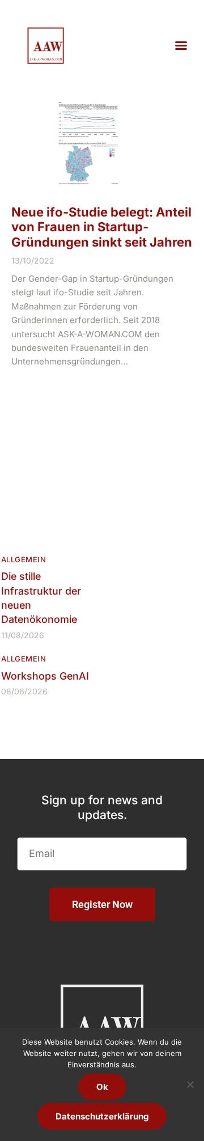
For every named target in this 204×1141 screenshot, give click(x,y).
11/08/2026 (22, 635)
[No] (190, 1084)
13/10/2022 (32, 260)
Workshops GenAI (45, 676)
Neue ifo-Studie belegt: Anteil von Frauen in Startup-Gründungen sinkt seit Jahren (101, 227)
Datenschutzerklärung (102, 1116)
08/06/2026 (24, 691)
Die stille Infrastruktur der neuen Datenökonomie (41, 597)
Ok (102, 1086)
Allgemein (23, 559)
